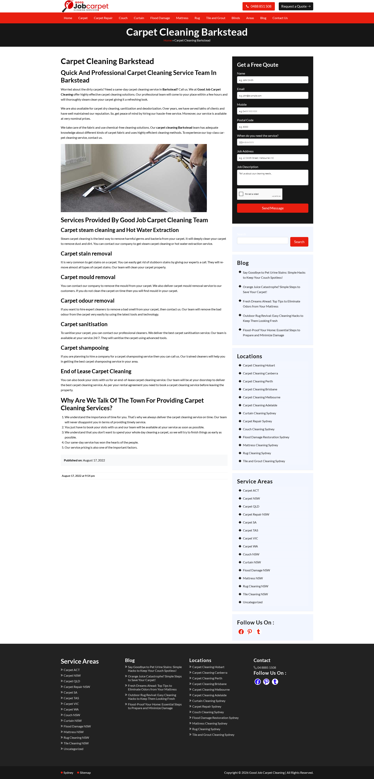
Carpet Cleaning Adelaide (260, 405)
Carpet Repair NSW (256, 514)
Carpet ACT (251, 490)
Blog (263, 18)
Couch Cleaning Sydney (258, 429)
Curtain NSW (252, 562)
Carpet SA (250, 522)
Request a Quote (294, 6)
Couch (123, 18)
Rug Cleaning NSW (255, 586)
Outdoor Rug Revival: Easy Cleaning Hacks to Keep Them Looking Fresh (152, 696)
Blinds (236, 18)
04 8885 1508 (266, 667)
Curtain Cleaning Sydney (259, 413)
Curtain (139, 18)
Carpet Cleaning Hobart (259, 365)
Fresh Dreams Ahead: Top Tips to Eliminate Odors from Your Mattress (152, 687)
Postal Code (245, 120)
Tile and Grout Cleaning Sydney (264, 461)
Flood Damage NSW (256, 570)
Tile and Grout (215, 18)
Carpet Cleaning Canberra (260, 373)
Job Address (245, 151)
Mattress (182, 18)
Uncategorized (253, 602)
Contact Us (280, 18)
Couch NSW (251, 554)
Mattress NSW (253, 578)
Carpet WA (250, 546)
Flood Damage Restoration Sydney (266, 437)
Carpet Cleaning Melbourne (261, 397)
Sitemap (85, 772)
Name (241, 73)
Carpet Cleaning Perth (258, 381)
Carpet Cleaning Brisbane (260, 389)
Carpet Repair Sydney (257, 421)
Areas (250, 18)
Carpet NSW (251, 498)
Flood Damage (160, 18)
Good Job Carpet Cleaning (267, 772)
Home (68, 18)
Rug (197, 18)
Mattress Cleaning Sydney (260, 445)
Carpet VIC (250, 538)
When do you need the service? (257, 135)
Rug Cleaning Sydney (257, 453)
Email (240, 89)
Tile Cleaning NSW (255, 594)
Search (241, 234)
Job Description (247, 167)
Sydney (68, 772)
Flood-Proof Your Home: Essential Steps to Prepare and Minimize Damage (155, 706)
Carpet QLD (251, 506)
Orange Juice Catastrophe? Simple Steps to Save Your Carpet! (155, 678)
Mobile (242, 104)
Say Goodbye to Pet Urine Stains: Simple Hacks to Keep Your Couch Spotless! (155, 668)
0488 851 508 (261, 6)
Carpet (83, 18)
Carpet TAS (250, 530)
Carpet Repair (103, 18)
